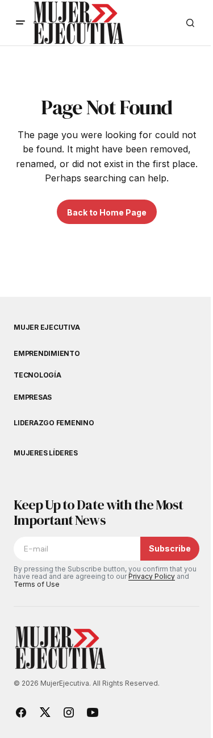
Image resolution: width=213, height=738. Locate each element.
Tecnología (37, 375)
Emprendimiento (47, 354)
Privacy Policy (151, 576)
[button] (20, 23)
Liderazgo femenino (54, 423)
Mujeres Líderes (45, 453)
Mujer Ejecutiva (47, 327)
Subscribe (170, 548)
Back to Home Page (107, 212)
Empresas (33, 397)
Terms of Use (37, 584)
